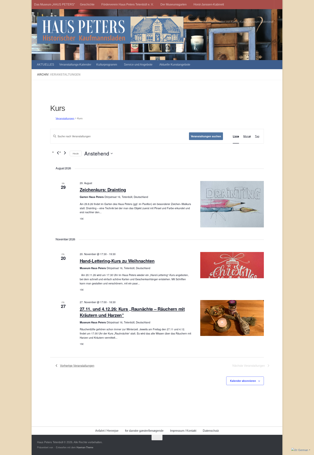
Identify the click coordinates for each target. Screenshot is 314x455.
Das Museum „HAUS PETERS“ (54, 4)
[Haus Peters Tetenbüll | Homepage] (110, 30)
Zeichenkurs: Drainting (103, 189)
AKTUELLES (45, 64)
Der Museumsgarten (173, 4)
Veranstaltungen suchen (206, 136)
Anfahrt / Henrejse (106, 430)
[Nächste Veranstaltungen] (65, 153)
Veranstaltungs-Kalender (75, 64)
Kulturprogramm (106, 64)
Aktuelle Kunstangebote (174, 64)
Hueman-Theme (85, 447)
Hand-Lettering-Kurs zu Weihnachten (117, 261)
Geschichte (87, 4)
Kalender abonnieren (243, 381)
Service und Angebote (138, 64)
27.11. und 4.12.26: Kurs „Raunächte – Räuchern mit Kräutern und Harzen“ (132, 312)
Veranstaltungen (65, 118)
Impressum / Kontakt (183, 430)
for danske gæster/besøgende (144, 430)
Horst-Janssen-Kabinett (209, 4)
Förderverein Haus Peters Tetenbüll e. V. (127, 4)
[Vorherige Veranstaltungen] (58, 153)
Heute (76, 153)
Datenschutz (211, 430)
